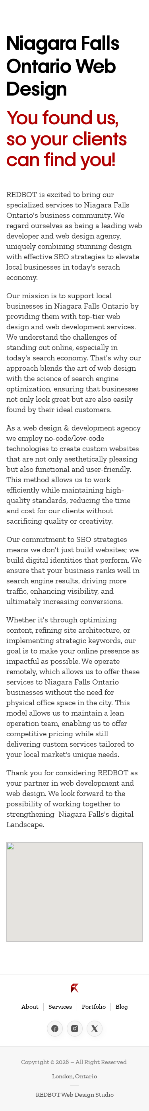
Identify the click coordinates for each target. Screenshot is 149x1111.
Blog (122, 1006)
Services (60, 1006)
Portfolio (94, 1006)
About (30, 1006)
